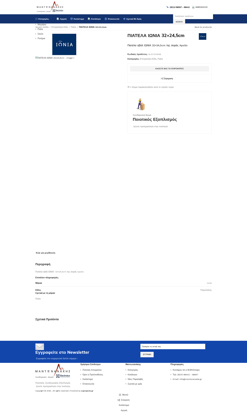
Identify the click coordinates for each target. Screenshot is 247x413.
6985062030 (202, 7)
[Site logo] (50, 7)
